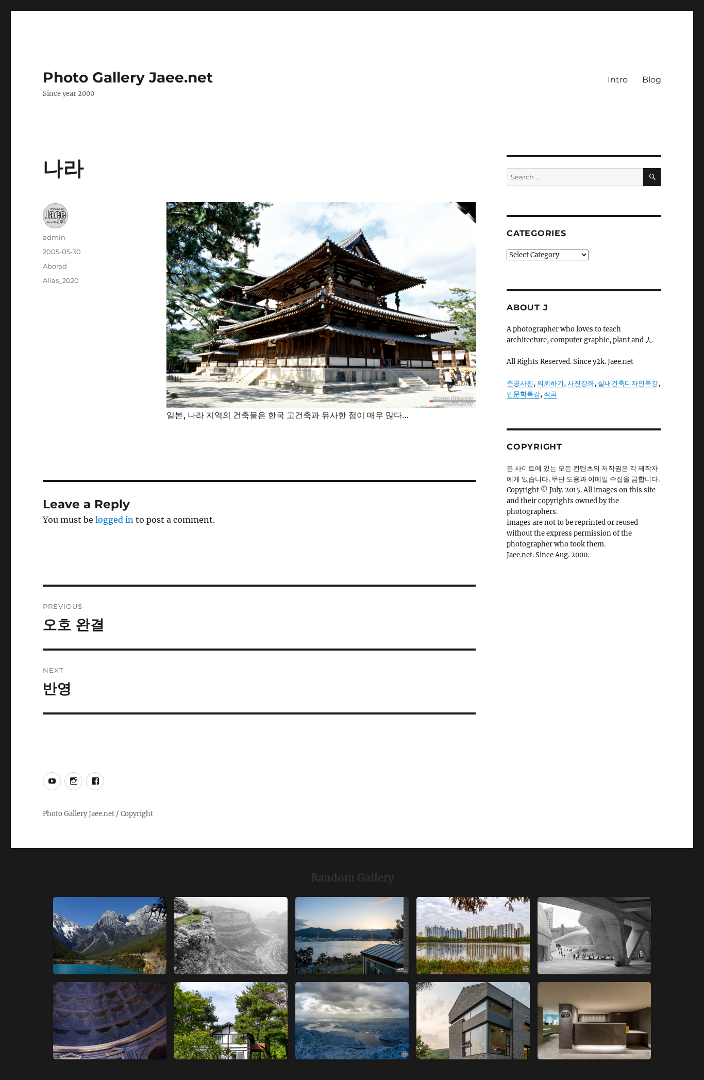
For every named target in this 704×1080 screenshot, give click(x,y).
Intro (618, 80)
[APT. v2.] (473, 935)
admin (54, 237)
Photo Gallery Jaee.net (128, 77)
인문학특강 (523, 394)
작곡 (550, 394)
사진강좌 (580, 383)
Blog (651, 80)
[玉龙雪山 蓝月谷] (109, 935)
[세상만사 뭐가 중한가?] (352, 1020)
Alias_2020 (61, 280)
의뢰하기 (550, 383)
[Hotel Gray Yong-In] (594, 1020)
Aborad (55, 266)
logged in (114, 519)
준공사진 (520, 383)
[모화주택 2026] (231, 1020)
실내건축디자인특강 (628, 383)
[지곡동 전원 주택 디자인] (473, 1020)
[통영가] (352, 935)
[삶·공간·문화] (231, 935)
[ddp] (594, 935)
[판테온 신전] (109, 1020)
